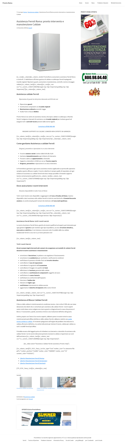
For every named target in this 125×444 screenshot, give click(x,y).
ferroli (31, 399)
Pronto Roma (7, 3)
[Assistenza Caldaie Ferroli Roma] (26, 382)
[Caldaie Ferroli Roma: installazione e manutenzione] (46, 382)
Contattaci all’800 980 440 (46, 126)
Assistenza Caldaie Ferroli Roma (25, 388)
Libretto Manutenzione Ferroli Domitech (32, 363)
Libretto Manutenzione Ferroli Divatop (32, 358)
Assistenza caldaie (29, 397)
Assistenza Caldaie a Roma (64, 388)
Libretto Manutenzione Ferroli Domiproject (33, 361)
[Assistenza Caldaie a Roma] (66, 382)
